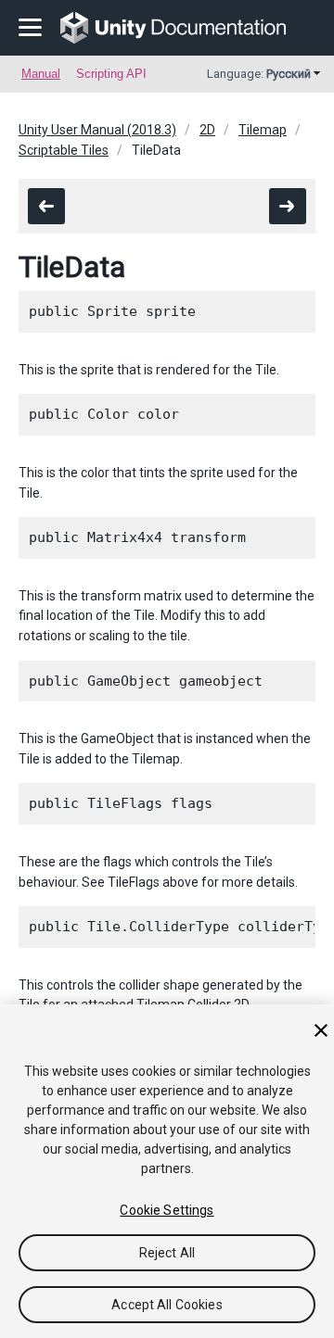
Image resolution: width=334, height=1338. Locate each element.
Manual (40, 74)
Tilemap (262, 129)
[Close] (321, 1030)
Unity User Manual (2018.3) (97, 129)
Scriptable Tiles (64, 150)
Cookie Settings (166, 1210)
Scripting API (111, 74)
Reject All (167, 1252)
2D (207, 129)
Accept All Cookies (167, 1304)
